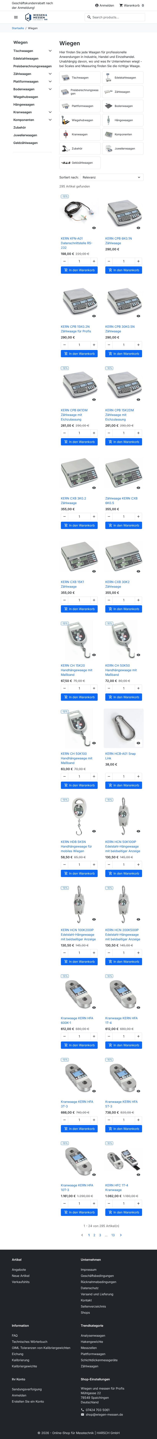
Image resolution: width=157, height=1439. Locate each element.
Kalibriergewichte (24, 1366)
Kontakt (86, 1300)
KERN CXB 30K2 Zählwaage (117, 584)
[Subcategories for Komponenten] (49, 120)
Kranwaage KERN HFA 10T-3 (77, 1187)
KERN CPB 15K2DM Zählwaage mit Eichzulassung (119, 414)
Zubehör (19, 127)
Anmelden (19, 1395)
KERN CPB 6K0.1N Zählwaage (118, 241)
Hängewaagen (23, 104)
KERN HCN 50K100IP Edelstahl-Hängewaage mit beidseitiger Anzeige (122, 846)
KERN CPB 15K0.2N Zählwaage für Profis (76, 329)
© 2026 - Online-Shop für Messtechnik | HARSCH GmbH (79, 1433)
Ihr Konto (18, 1379)
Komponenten (23, 120)
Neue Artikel (20, 1276)
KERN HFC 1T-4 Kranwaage (116, 1187)
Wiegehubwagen (25, 97)
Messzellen (89, 1348)
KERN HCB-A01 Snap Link (120, 756)
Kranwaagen (22, 112)
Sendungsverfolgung (27, 1389)
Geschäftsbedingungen (97, 1276)
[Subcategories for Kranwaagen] (49, 112)
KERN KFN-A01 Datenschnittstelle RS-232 (76, 243)
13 (113, 1235)
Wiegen (20, 42)
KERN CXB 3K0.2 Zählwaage (73, 500)
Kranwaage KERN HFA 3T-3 (77, 1104)
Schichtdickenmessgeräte (99, 1360)
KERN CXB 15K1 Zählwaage (72, 584)
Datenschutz (90, 1288)
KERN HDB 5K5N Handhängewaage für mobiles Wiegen (76, 846)
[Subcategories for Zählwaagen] (49, 74)
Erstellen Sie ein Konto (28, 1401)
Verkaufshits (20, 1282)
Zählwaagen (22, 74)
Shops (85, 1312)
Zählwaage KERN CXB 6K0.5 (121, 500)
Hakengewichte (92, 1342)
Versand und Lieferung (97, 1294)
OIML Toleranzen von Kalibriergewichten (41, 1348)
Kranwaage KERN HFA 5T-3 (121, 1104)
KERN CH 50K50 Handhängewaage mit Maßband (121, 670)
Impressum (88, 1269)
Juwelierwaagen (25, 135)
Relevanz (89, 177)
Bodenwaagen (23, 89)
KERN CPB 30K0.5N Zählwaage (120, 329)
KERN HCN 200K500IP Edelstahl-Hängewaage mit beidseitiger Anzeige (122, 934)
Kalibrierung (20, 1360)
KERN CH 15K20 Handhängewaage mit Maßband (76, 670)
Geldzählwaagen (25, 143)
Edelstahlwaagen (25, 58)
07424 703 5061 (98, 1410)
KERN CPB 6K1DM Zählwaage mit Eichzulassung (74, 414)
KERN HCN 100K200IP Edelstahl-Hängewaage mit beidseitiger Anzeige (78, 934)
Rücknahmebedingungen (98, 1282)
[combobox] (115, 17)
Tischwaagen (23, 51)
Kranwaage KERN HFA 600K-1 (77, 1020)
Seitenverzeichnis (93, 1306)
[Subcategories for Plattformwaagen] (49, 81)
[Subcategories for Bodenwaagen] (49, 89)
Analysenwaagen (93, 1335)
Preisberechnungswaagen (32, 66)
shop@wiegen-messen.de (104, 1414)
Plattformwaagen (25, 81)
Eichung (17, 1354)
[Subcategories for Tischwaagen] (49, 51)
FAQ (15, 1335)
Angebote (19, 1269)
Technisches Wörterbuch (29, 1342)
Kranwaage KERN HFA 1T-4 (121, 1020)
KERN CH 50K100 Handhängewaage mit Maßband (76, 758)
